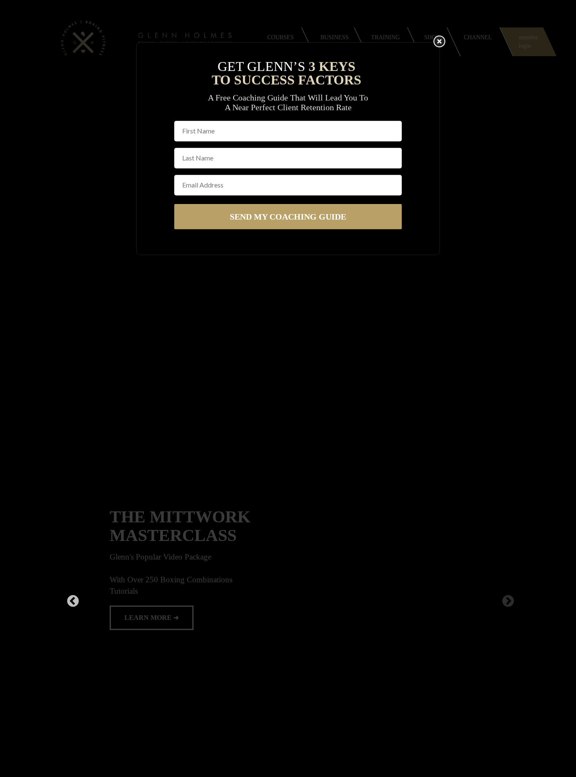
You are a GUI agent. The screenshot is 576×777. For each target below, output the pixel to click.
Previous (70, 601)
